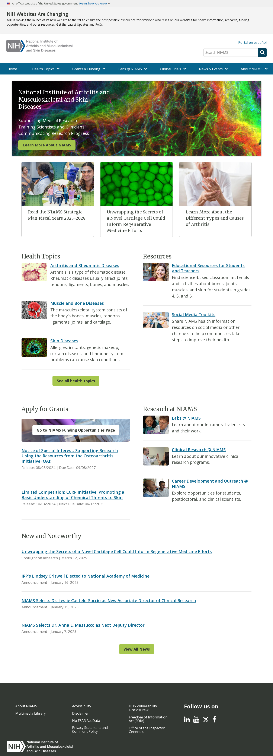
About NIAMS (26, 706)
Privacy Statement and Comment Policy (90, 729)
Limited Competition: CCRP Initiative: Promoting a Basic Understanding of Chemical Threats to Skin (73, 494)
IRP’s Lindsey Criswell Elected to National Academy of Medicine (86, 576)
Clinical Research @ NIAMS (199, 449)
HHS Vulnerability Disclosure (143, 708)
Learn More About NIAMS (47, 144)
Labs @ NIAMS (186, 418)
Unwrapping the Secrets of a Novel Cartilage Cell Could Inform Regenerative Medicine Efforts (117, 551)
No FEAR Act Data (86, 720)
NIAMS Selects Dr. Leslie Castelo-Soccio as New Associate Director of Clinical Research (109, 600)
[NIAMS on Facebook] (214, 720)
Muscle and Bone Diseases (77, 303)
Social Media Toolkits (193, 314)
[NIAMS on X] (205, 721)
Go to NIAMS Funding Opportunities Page (76, 430)
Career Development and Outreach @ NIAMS (210, 483)
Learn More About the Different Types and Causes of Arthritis (215, 218)
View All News (136, 649)
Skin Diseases (64, 341)
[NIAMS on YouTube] (196, 720)
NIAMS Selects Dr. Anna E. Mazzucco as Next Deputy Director (83, 625)
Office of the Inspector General (147, 730)
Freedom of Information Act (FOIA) (148, 719)
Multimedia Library (30, 713)
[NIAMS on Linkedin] (187, 720)
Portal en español (252, 42)
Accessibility (81, 706)
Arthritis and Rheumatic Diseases (84, 265)
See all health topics (76, 380)
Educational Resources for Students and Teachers (208, 268)
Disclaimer (80, 713)
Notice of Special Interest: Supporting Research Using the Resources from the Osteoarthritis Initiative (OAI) (70, 456)
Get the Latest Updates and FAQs (79, 24)
